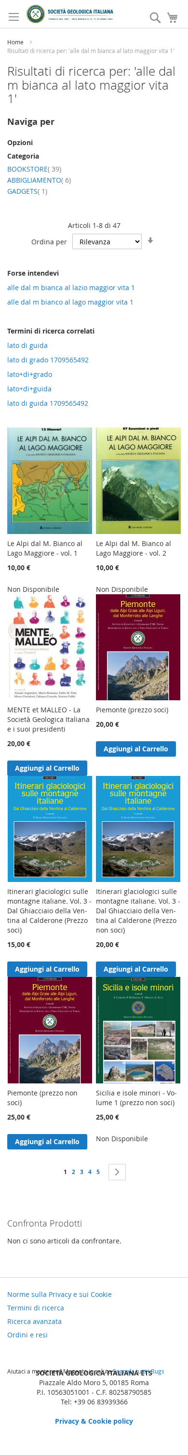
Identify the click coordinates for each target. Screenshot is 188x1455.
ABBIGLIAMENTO (39, 180)
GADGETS (27, 191)
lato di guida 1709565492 (47, 403)
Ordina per (49, 241)
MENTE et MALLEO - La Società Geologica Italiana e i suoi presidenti (48, 719)
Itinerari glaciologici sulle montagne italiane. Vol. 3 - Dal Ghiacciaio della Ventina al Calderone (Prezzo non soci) (138, 910)
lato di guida (27, 345)
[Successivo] (117, 1172)
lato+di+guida (29, 388)
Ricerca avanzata (34, 1321)
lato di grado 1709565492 (48, 359)
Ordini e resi (27, 1334)
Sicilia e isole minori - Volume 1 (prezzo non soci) (136, 1097)
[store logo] (70, 14)
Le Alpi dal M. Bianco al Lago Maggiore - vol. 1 (44, 548)
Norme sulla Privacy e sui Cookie (59, 1294)
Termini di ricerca (35, 1307)
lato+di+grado (29, 374)
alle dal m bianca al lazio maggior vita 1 (71, 287)
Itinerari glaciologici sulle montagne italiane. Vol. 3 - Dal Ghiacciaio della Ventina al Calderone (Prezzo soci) (49, 910)
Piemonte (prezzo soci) (132, 709)
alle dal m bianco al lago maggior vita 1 (70, 302)
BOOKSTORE (34, 169)
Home (16, 42)
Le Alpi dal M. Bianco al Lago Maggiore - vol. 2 (133, 548)
